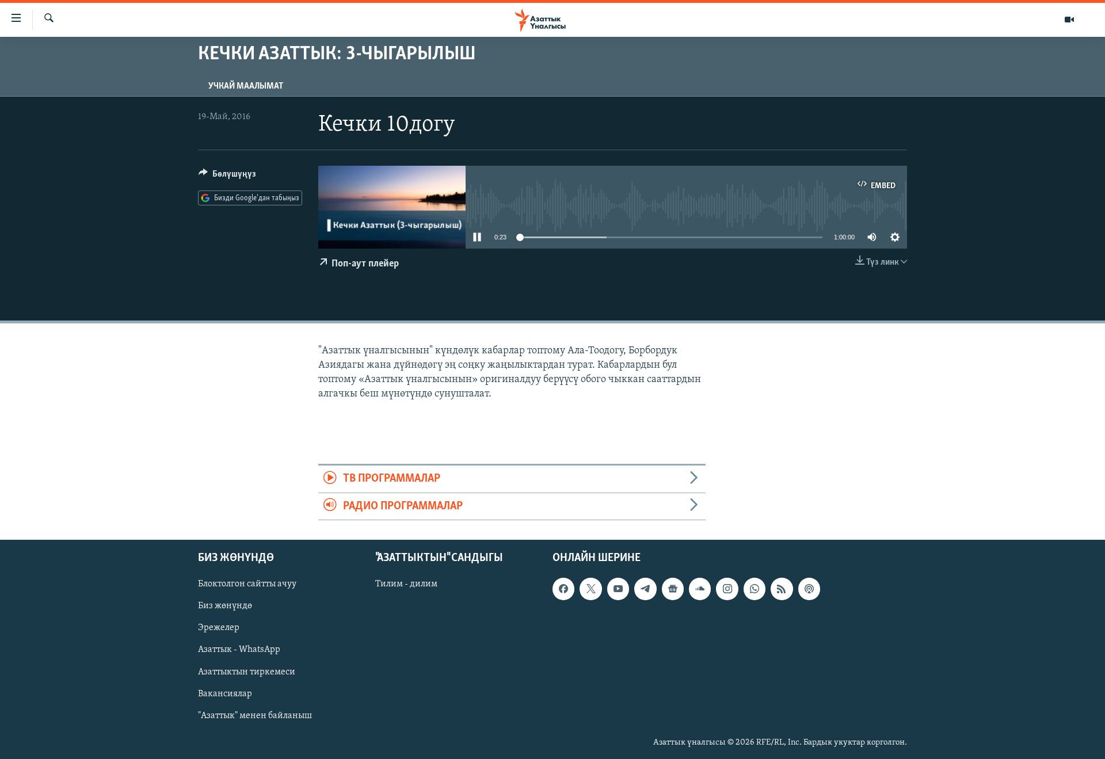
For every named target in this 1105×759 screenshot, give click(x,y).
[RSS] (781, 589)
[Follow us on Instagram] (727, 589)
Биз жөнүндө (225, 606)
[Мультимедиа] (1069, 20)
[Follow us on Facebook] (563, 589)
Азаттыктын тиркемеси (246, 672)
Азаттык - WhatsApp (239, 649)
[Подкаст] (809, 589)
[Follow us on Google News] (673, 589)
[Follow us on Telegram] (645, 589)
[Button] (227, 177)
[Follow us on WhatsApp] (754, 589)
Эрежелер (218, 627)
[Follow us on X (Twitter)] (590, 589)
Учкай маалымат (245, 86)
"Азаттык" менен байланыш (255, 715)
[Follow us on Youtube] (618, 589)
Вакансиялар (225, 694)
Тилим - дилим (406, 584)
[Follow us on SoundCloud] (700, 589)
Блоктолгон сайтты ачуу (247, 584)
